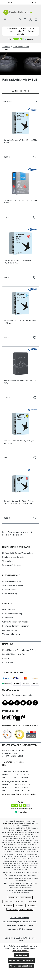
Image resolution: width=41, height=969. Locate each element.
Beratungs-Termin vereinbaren (15, 626)
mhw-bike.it (32, 901)
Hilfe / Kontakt (8, 610)
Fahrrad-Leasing (9, 589)
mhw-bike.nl (20, 905)
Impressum (13, 929)
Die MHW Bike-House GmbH (14, 654)
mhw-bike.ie (8, 905)
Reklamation (7, 618)
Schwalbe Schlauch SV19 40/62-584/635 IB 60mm (20, 141)
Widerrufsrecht (29, 921)
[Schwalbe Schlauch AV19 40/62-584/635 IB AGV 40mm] (20, 424)
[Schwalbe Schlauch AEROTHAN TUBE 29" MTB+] (20, 363)
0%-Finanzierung (9, 593)
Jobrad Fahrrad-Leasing (12, 585)
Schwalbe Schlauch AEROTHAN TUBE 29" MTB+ (20, 382)
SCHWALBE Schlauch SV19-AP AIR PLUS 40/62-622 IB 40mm (19, 261)
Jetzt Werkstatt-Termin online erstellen (19, 794)
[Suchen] (19, 19)
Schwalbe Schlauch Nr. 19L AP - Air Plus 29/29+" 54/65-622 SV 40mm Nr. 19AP (19, 502)
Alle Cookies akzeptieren (21, 966)
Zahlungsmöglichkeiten (12, 565)
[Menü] (5, 19)
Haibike (10, 31)
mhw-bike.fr (20, 901)
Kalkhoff (20, 31)
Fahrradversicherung (11, 581)
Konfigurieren (21, 955)
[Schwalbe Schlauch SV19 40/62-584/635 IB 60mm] (20, 123)
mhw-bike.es (8, 901)
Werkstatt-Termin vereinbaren (15, 622)
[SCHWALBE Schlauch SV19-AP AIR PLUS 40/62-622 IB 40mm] (20, 243)
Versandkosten (8, 561)
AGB (31, 925)
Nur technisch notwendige (21, 960)
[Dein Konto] (30, 19)
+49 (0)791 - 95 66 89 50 (13, 762)
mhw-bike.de (13, 897)
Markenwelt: (12, 28)
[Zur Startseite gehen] (20, 12)
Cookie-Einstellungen (19, 918)
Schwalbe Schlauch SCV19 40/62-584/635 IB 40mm (20, 322)
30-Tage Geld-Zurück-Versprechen (17, 553)
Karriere (5, 658)
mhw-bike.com (26, 897)
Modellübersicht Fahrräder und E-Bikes (19, 650)
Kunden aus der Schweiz (13, 557)
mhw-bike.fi (32, 905)
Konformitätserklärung (12, 614)
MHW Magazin (8, 662)
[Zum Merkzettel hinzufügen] (34, 157)
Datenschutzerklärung (16, 925)
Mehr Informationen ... (21, 951)
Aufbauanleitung (9, 630)
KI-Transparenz (26, 929)
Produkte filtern (22, 91)
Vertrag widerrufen (11, 634)
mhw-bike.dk (12, 909)
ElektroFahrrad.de (26, 909)
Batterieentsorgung (12, 921)
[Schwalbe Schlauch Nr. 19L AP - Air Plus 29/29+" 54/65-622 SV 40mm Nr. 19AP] (20, 484)
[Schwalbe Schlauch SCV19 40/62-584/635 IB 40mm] (20, 303)
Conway (20, 34)
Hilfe (10, 2)
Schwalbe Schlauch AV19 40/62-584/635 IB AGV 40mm (20, 442)
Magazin (33, 2)
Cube (23, 28)
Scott (32, 28)
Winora (31, 31)
